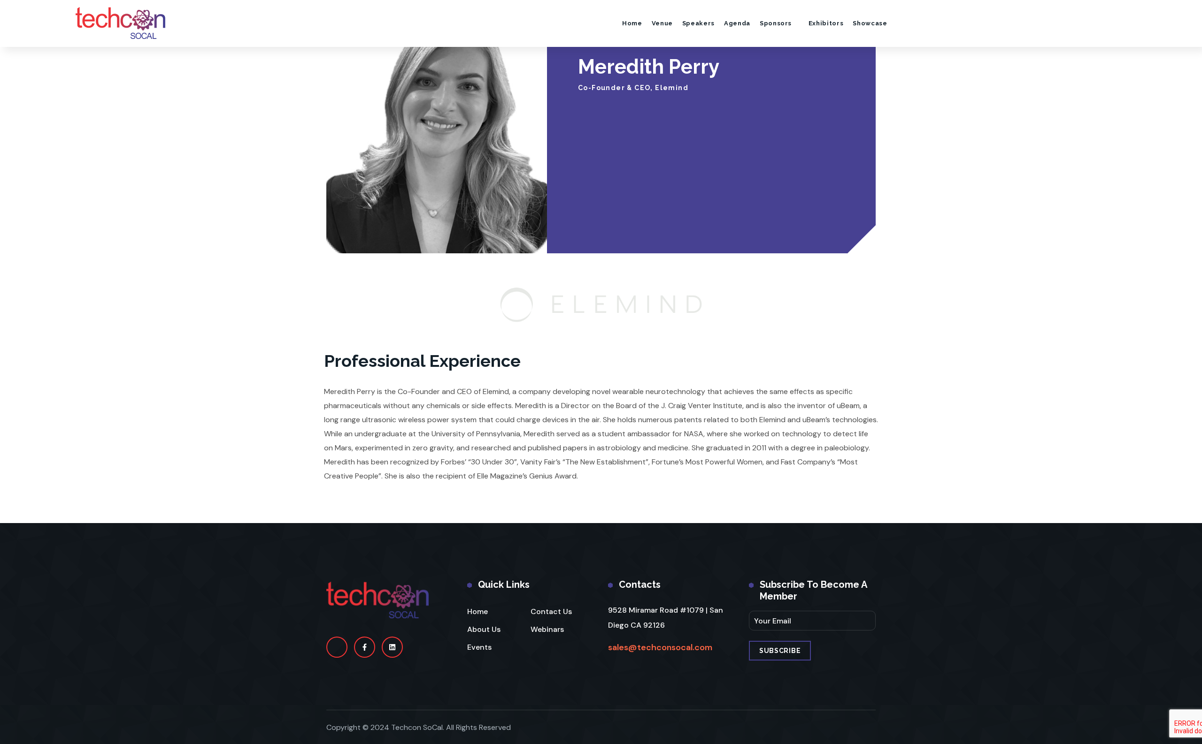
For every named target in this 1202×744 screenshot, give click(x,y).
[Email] (336, 647)
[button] (1159, 23)
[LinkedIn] (392, 647)
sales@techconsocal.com (660, 647)
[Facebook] (364, 647)
